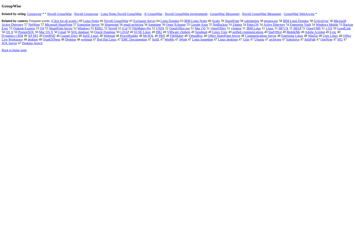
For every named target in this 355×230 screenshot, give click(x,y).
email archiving (133, 24)
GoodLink (344, 28)
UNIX (160, 28)
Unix (246, 39)
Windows (83, 28)
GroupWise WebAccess (299, 14)
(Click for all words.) (64, 21)
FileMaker (176, 35)
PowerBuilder (129, 35)
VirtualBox (195, 35)
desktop (33, 39)
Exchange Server (144, 21)
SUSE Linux (142, 32)
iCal (124, 28)
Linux (270, 28)
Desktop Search (32, 43)
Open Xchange (176, 24)
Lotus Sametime (202, 39)
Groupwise (34, 14)
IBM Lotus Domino (296, 21)
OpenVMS (313, 28)
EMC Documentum (134, 39)
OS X (9, 32)
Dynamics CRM (12, 35)
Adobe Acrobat (315, 32)
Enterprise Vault (300, 24)
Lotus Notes (91, 21)
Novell (112, 28)
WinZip (313, 35)
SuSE (155, 39)
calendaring (251, 21)
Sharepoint (112, 24)
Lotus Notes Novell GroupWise (121, 14)
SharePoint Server (61, 28)
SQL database (80, 32)
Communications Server (260, 35)
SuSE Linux (91, 35)
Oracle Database (104, 32)
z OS (329, 28)
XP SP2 (33, 35)
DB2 (159, 32)
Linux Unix (219, 32)
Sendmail (201, 32)
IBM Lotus (254, 28)
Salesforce (293, 39)
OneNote (326, 39)
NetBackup (220, 24)
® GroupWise (153, 14)
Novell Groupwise (86, 14)
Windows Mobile (327, 24)
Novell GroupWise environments (186, 14)
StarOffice (275, 32)
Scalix (216, 21)
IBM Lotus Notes (195, 21)
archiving (275, 39)
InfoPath (310, 39)
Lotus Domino (169, 21)
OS (42, 28)
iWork (183, 39)
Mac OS (200, 28)
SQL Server (9, 43)
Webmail (109, 35)
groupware (271, 21)
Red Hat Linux (106, 39)
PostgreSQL (26, 32)
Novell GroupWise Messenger (261, 14)
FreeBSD (49, 35)
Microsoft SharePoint (58, 24)
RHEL (99, 28)
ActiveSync (321, 21)
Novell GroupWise (59, 14)
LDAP (124, 32)
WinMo (169, 39)
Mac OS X (46, 32)
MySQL (148, 35)
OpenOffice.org (179, 28)
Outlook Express (24, 28)
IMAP (297, 28)
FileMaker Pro (141, 28)
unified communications (247, 32)
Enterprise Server (88, 24)
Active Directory (274, 24)
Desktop (70, 39)
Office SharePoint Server (224, 35)
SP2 (340, 39)
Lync (333, 32)
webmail (86, 39)
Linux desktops (228, 39)
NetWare (34, 24)
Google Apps (199, 24)
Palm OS (253, 24)
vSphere (236, 28)
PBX (162, 35)
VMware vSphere (178, 32)
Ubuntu (259, 39)
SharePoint (232, 21)
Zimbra (237, 24)
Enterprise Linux (292, 35)
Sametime (154, 24)
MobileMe (293, 32)
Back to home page (14, 50)
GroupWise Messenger (225, 14)
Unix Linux (330, 35)
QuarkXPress (51, 39)
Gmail (62, 32)
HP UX (283, 28)
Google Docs (69, 35)
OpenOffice (218, 28)
